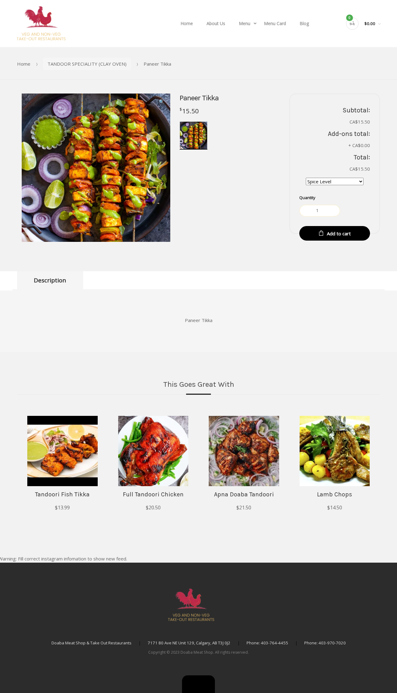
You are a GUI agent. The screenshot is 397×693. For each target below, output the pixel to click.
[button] (198, 684)
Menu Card (275, 23)
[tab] (50, 280)
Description (50, 280)
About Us (216, 23)
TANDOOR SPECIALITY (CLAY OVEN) (87, 64)
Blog (304, 23)
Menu (244, 23)
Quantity (307, 197)
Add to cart (339, 233)
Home (187, 23)
